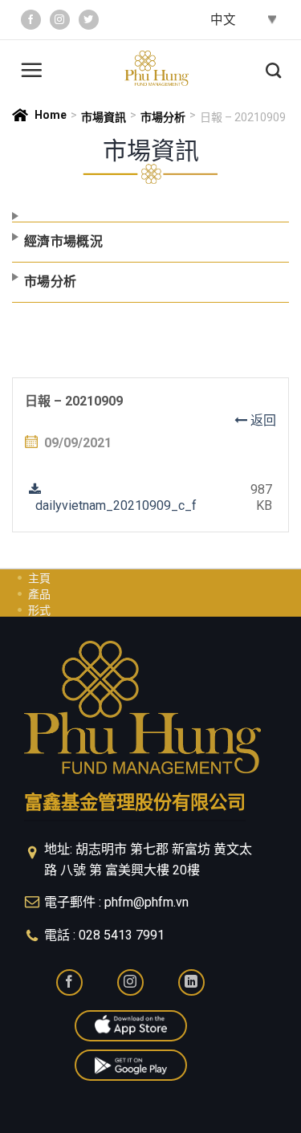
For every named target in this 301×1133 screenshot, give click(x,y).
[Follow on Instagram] (60, 20)
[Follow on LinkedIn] (191, 982)
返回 (261, 420)
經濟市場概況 (63, 241)
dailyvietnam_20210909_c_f (113, 505)
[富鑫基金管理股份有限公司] (156, 69)
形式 (39, 610)
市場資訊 (103, 117)
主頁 (39, 578)
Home (51, 114)
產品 (39, 594)
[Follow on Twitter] (89, 20)
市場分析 (162, 117)
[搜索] (273, 68)
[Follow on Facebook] (31, 20)
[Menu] (31, 67)
